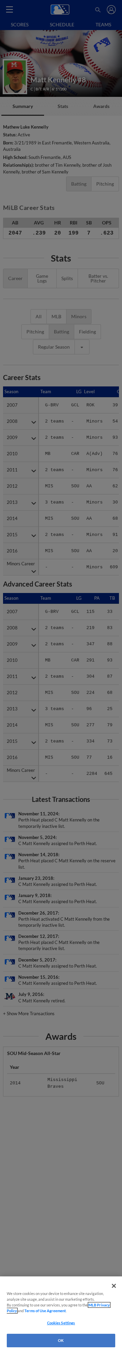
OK (61, 1340)
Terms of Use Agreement (45, 1310)
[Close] (113, 1285)
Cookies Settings (61, 1323)
